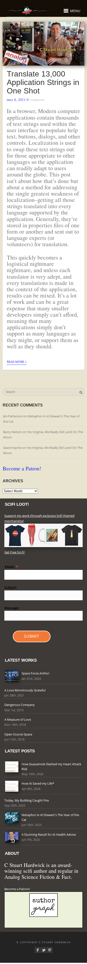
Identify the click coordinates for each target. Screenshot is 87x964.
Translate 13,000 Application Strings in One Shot (43, 82)
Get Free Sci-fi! (14, 552)
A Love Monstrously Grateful (24, 690)
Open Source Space (18, 734)
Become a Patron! (22, 468)
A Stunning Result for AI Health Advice (49, 834)
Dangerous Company (19, 705)
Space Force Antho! (35, 673)
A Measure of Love (17, 719)
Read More (17, 361)
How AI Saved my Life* (38, 783)
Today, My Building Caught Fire (26, 800)
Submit (31, 636)
